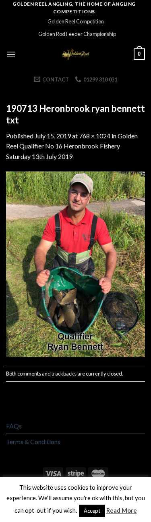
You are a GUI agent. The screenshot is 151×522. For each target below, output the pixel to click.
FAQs (14, 426)
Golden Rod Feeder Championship (77, 34)
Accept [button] (92, 510)
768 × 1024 (94, 136)
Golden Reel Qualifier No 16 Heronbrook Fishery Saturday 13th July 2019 (72, 146)
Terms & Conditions (33, 441)
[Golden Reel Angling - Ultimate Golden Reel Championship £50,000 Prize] (75, 54)
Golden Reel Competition (76, 21)
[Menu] (11, 54)
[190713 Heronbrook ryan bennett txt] (75, 263)
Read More (121, 510)
